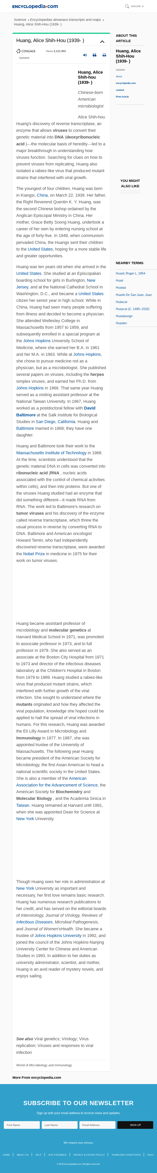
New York (25, 818)
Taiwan (22, 805)
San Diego (45, 421)
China (42, 195)
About (126, 83)
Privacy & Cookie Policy (89, 1155)
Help (39, 1155)
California (66, 421)
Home (6, 1155)
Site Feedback (57, 1155)
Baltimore (25, 428)
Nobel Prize (34, 553)
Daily (150, 1155)
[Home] (35, 6)
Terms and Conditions (126, 1155)
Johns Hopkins (37, 340)
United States (40, 249)
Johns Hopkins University (58, 935)
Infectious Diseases (34, 922)
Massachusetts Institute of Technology (51, 452)
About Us (23, 1155)
